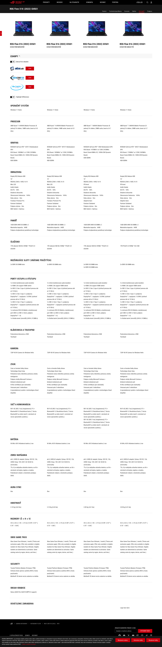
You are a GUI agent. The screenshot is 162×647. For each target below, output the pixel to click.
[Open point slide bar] (1, 33)
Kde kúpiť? (141, 11)
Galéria (134, 11)
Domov (27, 635)
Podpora (149, 11)
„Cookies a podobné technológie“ (29, 644)
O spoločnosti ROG (16, 635)
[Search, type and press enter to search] (147, 2)
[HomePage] (11, 624)
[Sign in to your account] (151, 2)
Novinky (35, 635)
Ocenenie (126, 11)
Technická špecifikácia (115, 11)
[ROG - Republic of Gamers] (17, 2)
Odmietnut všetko (138, 640)
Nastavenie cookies (123, 640)
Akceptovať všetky (153, 640)
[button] (145, 631)
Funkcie (104, 11)
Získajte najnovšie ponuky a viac (125, 628)
